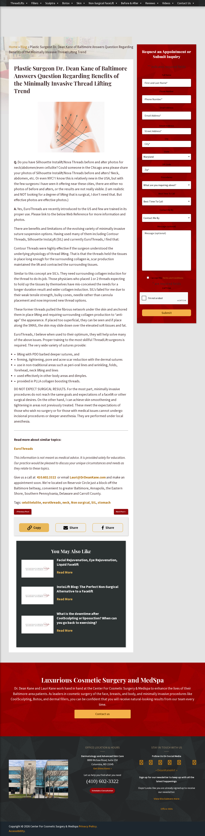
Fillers (34, 3)
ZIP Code (166, 164)
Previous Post (23, 511)
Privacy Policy (88, 826)
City (166, 138)
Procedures (166, 177)
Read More (65, 572)
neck (65, 502)
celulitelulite (31, 502)
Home (13, 47)
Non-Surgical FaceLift (101, 3)
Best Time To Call (167, 193)
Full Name (166, 75)
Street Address (166, 125)
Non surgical (80, 502)
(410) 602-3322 (102, 781)
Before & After (129, 3)
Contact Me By (166, 209)
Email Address (166, 107)
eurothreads (52, 502)
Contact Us (184, 3)
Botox (66, 3)
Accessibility (17, 831)
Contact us (102, 714)
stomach (104, 502)
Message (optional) (166, 226)
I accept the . (167, 277)
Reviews (150, 3)
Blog (23, 47)
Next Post (120, 511)
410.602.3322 (46, 477)
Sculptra (50, 3)
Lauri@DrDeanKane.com (88, 477)
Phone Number (167, 91)
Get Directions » (102, 768)
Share (74, 527)
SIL (93, 502)
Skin (79, 3)
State (166, 151)
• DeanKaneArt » (166, 770)
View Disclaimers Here (166, 798)
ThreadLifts (17, 3)
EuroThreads (23, 448)
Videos (166, 3)
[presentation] (164, 298)
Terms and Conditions (173, 277)
